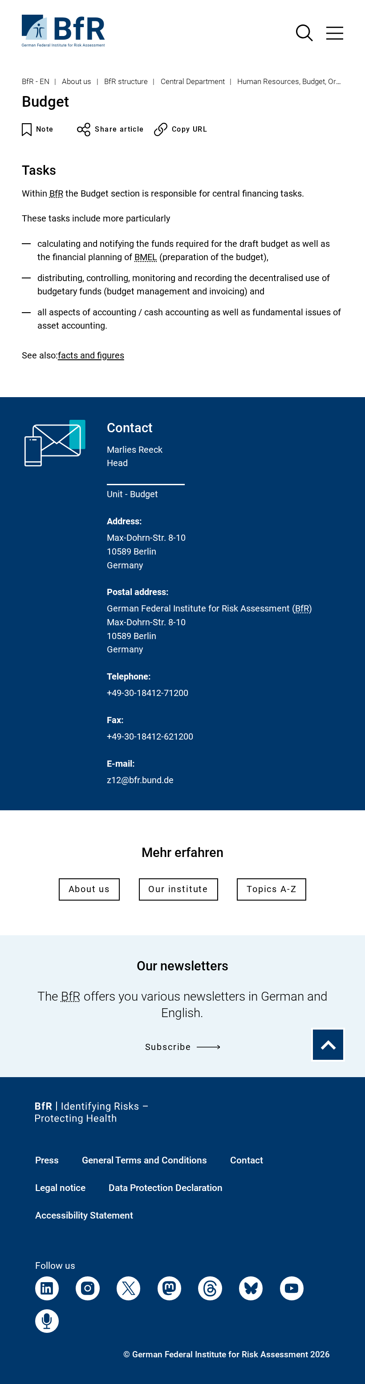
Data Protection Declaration (166, 1187)
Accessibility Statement (84, 1215)
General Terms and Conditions (144, 1160)
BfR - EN (35, 81)
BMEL (145, 257)
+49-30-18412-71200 (147, 693)
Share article (119, 129)
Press (47, 1160)
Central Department (193, 81)
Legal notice (60, 1187)
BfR (56, 194)
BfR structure (126, 81)
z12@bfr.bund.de (140, 780)
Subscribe (168, 1047)
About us (76, 81)
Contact (246, 1160)
